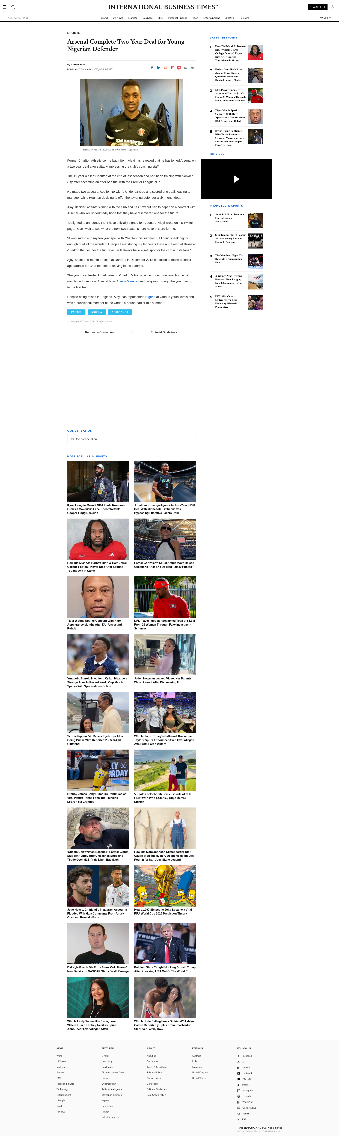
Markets (132, 17)
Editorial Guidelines (164, 332)
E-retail (105, 1056)
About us (151, 1056)
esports (105, 1100)
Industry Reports (110, 1117)
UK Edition (325, 17)
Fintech (105, 1111)
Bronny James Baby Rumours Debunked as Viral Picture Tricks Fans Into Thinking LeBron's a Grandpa (96, 797)
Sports (59, 1106)
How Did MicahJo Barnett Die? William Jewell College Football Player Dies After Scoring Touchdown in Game (97, 566)
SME (160, 17)
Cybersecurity (109, 1083)
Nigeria (150, 297)
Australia (196, 1056)
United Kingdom (200, 1072)
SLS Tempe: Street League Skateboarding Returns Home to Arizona (230, 239)
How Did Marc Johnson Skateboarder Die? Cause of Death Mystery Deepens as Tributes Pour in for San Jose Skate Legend (164, 855)
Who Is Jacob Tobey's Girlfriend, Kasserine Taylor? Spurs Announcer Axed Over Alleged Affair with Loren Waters (164, 740)
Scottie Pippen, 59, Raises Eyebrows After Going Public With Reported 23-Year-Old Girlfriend (95, 740)
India (194, 1061)
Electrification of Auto (113, 1072)
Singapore (197, 1067)
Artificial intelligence (112, 1089)
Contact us (152, 1061)
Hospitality (107, 1061)
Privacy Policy (154, 1072)
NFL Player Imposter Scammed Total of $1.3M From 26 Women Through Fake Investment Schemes (164, 624)
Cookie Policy (154, 1078)
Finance (106, 1078)
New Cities (107, 1106)
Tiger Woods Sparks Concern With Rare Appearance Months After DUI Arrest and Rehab (94, 624)
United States (199, 1078)
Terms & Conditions (157, 1067)
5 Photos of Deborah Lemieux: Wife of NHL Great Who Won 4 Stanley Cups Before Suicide (163, 798)
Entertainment (211, 17)
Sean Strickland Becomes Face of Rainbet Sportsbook (229, 218)
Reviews (244, 17)
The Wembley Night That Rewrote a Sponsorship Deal (229, 259)
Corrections (153, 1083)
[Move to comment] (192, 67)
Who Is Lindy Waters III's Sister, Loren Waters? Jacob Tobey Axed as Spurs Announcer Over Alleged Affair (92, 1025)
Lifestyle (229, 17)
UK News (118, 17)
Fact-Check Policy (156, 1095)
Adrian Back (78, 64)
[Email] (186, 67)
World (104, 17)
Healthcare (107, 1067)
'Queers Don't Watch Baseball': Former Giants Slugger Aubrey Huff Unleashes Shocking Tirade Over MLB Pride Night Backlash (97, 855)
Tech (195, 17)
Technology (62, 1089)
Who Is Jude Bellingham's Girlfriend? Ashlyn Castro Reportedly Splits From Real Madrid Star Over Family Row (164, 1025)
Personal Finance (177, 17)
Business (148, 17)
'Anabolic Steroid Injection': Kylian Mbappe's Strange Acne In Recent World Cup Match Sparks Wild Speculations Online (97, 682)
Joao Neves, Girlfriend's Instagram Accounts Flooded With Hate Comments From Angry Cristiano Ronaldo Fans (97, 913)
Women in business (112, 1095)
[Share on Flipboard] (172, 67)
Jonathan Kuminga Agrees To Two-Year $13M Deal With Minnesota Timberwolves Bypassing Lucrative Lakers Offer (164, 509)
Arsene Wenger (127, 281)
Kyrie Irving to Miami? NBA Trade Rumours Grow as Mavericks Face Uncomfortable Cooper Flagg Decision (96, 509)
